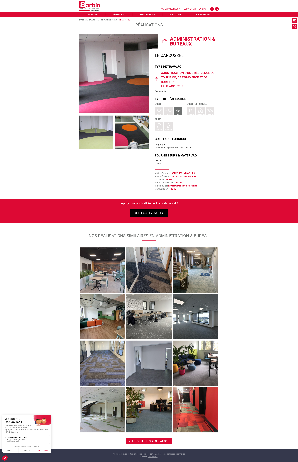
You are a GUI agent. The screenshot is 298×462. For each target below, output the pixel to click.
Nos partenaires (203, 14)
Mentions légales (120, 454)
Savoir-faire (92, 14)
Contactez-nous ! (149, 213)
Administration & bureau (107, 20)
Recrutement (189, 9)
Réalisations (119, 14)
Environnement (147, 14)
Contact (203, 9)
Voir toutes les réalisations (149, 441)
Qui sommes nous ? (170, 9)
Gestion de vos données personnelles (145, 454)
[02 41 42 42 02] (294, 26)
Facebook (212, 9)
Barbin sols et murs (87, 20)
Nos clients (175, 14)
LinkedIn (217, 9)
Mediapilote (152, 457)
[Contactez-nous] (294, 20)
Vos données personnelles (174, 454)
